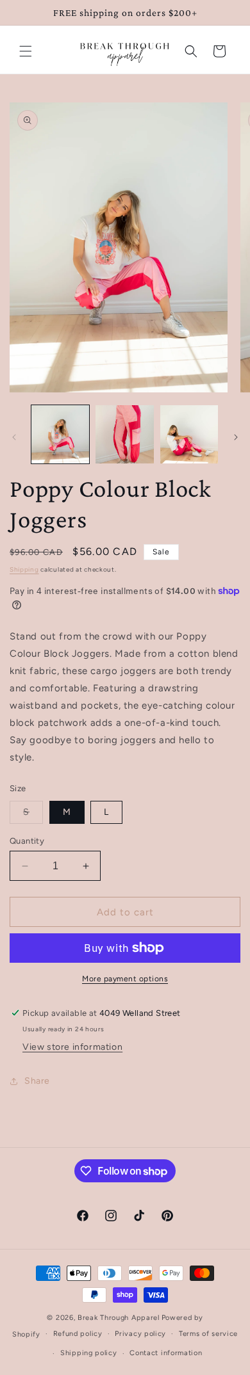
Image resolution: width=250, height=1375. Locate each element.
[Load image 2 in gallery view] (124, 434)
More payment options (125, 978)
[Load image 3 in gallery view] (189, 434)
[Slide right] (236, 437)
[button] (26, 51)
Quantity (27, 841)
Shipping (24, 569)
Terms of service (208, 1334)
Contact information (165, 1353)
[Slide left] (14, 437)
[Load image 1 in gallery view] (60, 434)
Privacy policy (140, 1334)
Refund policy (78, 1334)
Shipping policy (88, 1353)
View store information (72, 1046)
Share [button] (37, 1080)
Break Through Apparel (119, 1318)
